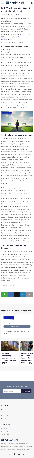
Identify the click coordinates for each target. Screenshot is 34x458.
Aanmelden (26, 391)
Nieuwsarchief (5, 416)
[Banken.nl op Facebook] (14, 454)
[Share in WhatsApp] (4, 294)
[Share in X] (17, 294)
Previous (3, 363)
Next (30, 363)
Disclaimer (4, 428)
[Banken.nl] (19, 2)
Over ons (3, 410)
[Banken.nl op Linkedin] (19, 454)
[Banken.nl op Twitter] (10, 454)
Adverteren (4, 413)
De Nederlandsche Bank (9, 285)
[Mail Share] (29, 294)
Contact (3, 419)
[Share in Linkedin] (23, 294)
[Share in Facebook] (11, 294)
